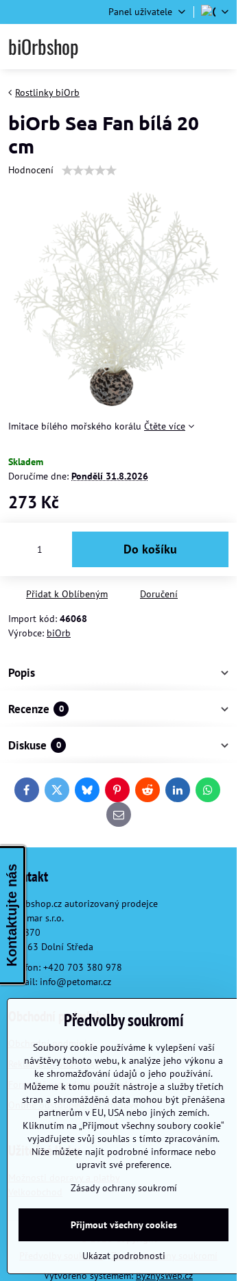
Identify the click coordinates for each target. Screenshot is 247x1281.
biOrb (59, 633)
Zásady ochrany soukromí (124, 1188)
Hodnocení (31, 170)
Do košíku (150, 549)
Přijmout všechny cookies (124, 1225)
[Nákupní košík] (186, 46)
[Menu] (220, 46)
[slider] (89, 170)
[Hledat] (153, 46)
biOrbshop (43, 46)
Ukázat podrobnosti (123, 1255)
